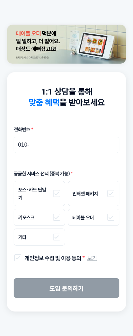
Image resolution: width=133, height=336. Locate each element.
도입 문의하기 (66, 288)
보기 (92, 258)
